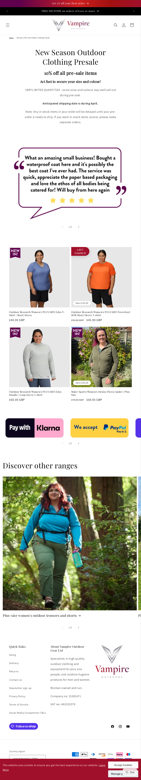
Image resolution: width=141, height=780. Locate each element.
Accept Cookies (123, 765)
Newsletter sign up (20, 688)
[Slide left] (62, 227)
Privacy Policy (17, 696)
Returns (14, 671)
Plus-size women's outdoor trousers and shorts (40, 615)
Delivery (14, 663)
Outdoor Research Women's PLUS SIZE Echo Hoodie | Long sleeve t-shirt (35, 393)
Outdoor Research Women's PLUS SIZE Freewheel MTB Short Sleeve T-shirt (100, 314)
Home (11, 38)
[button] (8, 25)
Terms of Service (18, 704)
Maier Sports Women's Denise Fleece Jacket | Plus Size (100, 393)
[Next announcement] (134, 11)
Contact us (15, 679)
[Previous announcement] (7, 11)
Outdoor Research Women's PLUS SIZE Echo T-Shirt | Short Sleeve (37, 314)
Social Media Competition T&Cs (27, 712)
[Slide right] (79, 227)
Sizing (12, 655)
